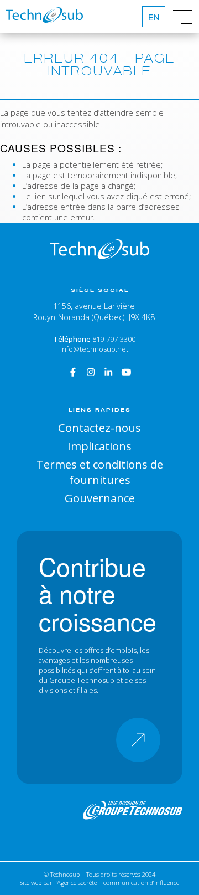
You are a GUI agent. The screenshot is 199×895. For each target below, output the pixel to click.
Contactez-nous (99, 427)
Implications (99, 446)
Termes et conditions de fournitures (99, 471)
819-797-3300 (113, 339)
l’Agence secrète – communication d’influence (116, 882)
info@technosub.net (94, 349)
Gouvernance (100, 498)
